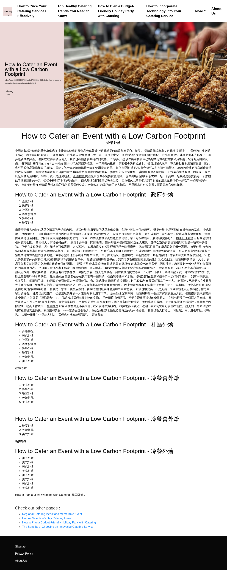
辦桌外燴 (159, 229)
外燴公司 (84, 301)
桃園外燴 (128, 167)
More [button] (199, 11)
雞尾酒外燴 (57, 276)
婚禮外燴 (81, 229)
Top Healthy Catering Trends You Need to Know (74, 11)
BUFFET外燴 (184, 238)
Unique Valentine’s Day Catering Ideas (46, 518)
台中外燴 (57, 163)
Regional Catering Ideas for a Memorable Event (52, 513)
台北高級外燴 (195, 284)
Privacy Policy (24, 553)
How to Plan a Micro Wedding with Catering (42, 494)
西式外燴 (86, 180)
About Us (216, 11)
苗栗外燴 (196, 246)
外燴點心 (93, 184)
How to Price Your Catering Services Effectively (31, 11)
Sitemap (20, 546)
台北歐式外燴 (75, 154)
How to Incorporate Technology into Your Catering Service (163, 11)
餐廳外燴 (52, 306)
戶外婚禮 (108, 297)
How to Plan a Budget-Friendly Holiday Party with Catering (116, 11)
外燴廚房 (112, 263)
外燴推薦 (79, 176)
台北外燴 (167, 154)
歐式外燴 (98, 310)
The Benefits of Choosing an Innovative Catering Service (57, 526)
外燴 (104, 250)
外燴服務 (58, 154)
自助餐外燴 (28, 184)
